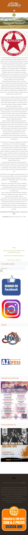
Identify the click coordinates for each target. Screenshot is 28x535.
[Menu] (14, 14)
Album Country (8, 250)
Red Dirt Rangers (19, 255)
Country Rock (15, 250)
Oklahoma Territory (9, 255)
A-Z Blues (23, 483)
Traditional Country (15, 252)
